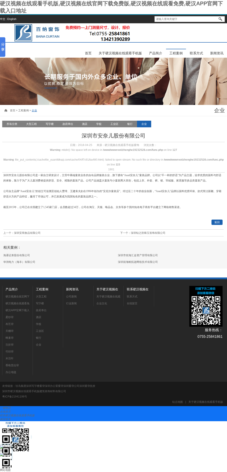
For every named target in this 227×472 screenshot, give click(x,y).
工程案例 (176, 53)
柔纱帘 (10, 317)
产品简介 (155, 53)
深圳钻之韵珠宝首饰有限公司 (148, 232)
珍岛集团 (21, 385)
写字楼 (50, 124)
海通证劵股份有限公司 (16, 255)
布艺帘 (10, 324)
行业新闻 (71, 303)
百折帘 (10, 344)
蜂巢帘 (10, 337)
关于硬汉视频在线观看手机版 (120, 53)
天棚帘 (10, 330)
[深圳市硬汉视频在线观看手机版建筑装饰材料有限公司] (71, 32)
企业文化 (101, 303)
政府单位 (68, 124)
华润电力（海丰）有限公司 (19, 262)
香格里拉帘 (12, 365)
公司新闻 (71, 296)
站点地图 (177, 401)
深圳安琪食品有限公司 (27, 232)
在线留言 (132, 303)
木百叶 (10, 358)
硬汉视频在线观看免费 (17, 304)
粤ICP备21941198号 (14, 396)
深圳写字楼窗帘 (35, 385)
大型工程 (31, 124)
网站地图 (5, 470)
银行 (130, 124)
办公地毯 (11, 372)
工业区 (114, 124)
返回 (217, 222)
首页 (88, 53)
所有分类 (12, 124)
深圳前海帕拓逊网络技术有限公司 (138, 262)
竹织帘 (10, 351)
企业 (34, 110)
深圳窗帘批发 (87, 385)
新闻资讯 (216, 53)
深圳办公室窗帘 (54, 385)
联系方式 (196, 53)
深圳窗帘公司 (71, 385)
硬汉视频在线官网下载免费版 (17, 297)
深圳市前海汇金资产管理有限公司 (138, 255)
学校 (99, 124)
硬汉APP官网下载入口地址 (17, 311)
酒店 (84, 124)
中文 (2, 19)
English (11, 19)
